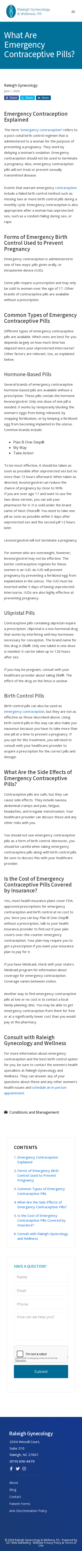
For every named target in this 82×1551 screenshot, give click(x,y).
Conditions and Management (34, 1112)
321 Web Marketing (18, 1543)
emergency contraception (41, 129)
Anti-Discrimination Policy (28, 1511)
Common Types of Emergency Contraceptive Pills (41, 1191)
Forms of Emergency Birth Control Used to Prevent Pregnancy (38, 1175)
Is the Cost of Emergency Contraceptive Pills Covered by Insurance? (41, 1220)
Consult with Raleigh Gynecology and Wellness (42, 1236)
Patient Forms (19, 1504)
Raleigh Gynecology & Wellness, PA (37, 1540)
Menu (74, 15)
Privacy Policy (52, 1543)
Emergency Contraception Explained (37, 1159)
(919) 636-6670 (22, 1461)
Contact (15, 1497)
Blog (12, 1489)
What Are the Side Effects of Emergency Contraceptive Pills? (42, 1204)
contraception (66, 187)
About (13, 1482)
